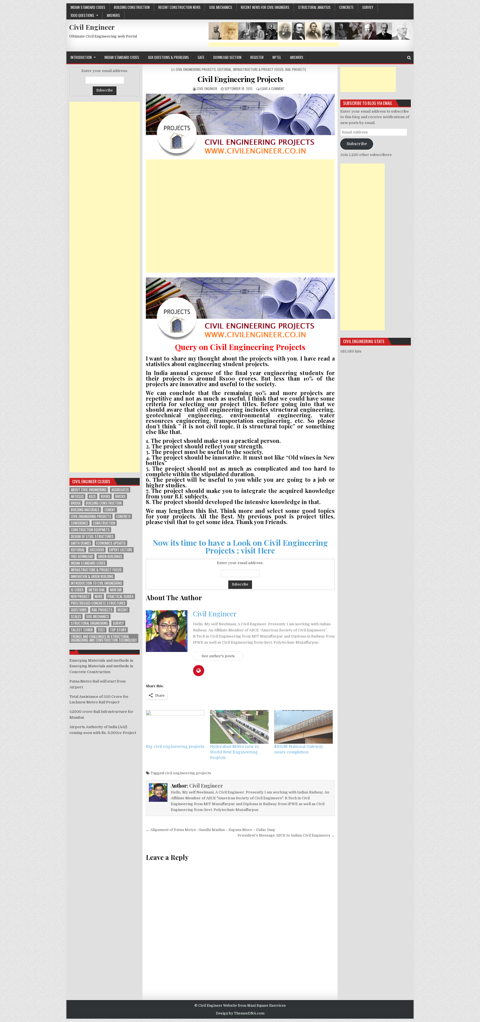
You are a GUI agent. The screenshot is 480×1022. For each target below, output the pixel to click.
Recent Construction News (179, 7)
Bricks (120, 496)
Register (257, 57)
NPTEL (276, 57)
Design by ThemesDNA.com (240, 1013)
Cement (110, 509)
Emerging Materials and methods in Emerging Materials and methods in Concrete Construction (101, 666)
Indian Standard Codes (88, 7)
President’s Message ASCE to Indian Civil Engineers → (286, 835)
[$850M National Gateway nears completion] (303, 727)
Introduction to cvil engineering (96, 583)
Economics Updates (111, 543)
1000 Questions (82, 15)
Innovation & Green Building (92, 576)
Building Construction (132, 7)
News (98, 596)
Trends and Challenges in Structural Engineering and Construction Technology (104, 638)
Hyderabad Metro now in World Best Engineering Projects (234, 752)
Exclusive (97, 549)
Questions (79, 609)
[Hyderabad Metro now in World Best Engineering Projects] (239, 727)
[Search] (409, 57)
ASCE (92, 496)
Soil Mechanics (220, 7)
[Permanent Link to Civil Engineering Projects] (240, 125)
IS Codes (77, 589)
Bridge (76, 503)
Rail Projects (295, 69)
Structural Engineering (89, 623)
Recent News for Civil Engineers (265, 7)
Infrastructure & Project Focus (258, 69)
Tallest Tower (82, 629)
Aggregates (120, 489)
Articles (77, 496)
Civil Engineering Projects (196, 69)
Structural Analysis (314, 7)
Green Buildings (110, 556)
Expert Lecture (120, 549)
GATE (201, 57)
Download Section (227, 57)
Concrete (123, 516)
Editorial (224, 69)
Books (105, 496)
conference (79, 523)
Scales (76, 616)
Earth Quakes (81, 543)
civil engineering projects (188, 773)
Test (101, 629)
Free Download (82, 556)
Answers (113, 15)
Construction (104, 523)
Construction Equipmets (90, 529)
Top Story (118, 629)
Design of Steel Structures (92, 536)
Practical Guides (121, 596)
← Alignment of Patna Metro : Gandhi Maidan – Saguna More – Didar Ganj (210, 830)
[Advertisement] (274, 45)
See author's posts (218, 656)
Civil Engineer (92, 27)
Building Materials (85, 509)
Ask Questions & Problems (168, 57)
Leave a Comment (272, 88)
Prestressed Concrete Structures (98, 603)
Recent (123, 609)
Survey (367, 7)
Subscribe (357, 144)
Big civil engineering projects (175, 746)
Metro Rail (97, 589)
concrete (346, 7)
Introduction (81, 57)
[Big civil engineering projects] (175, 727)
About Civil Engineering (88, 489)
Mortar (116, 589)
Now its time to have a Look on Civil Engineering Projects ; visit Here (240, 546)
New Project (80, 596)
